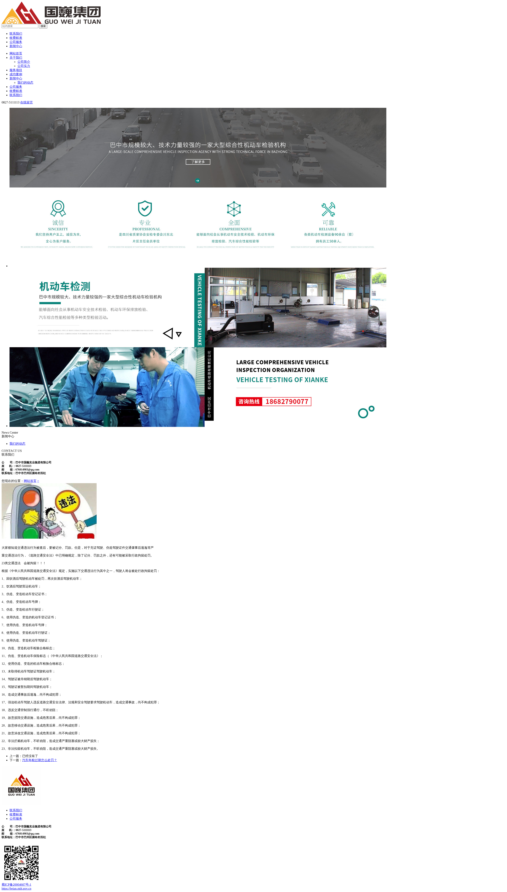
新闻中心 (16, 46)
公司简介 (23, 61)
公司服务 (16, 42)
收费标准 (16, 37)
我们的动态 (25, 82)
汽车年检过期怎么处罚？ (39, 760)
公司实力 (23, 66)
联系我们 (16, 33)
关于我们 (16, 57)
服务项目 (16, 70)
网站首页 (16, 53)
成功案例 (16, 74)
